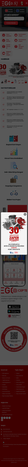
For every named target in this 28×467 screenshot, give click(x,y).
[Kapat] (25, 214)
